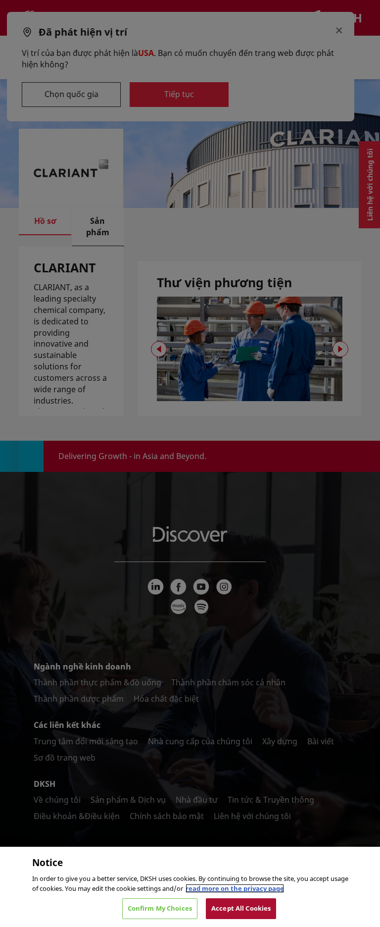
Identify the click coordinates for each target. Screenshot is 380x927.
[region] (190, 887)
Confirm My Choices (160, 908)
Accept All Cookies (241, 908)
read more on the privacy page (235, 888)
